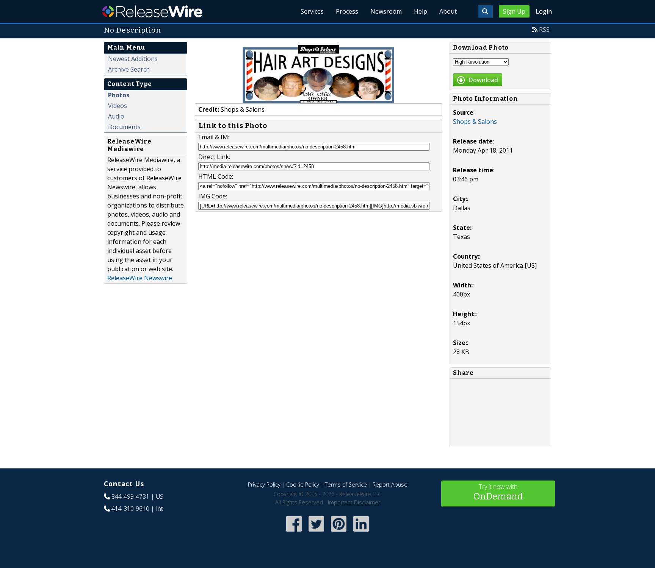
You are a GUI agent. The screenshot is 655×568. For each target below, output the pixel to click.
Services (312, 11)
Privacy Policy (264, 484)
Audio (116, 116)
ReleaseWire (152, 11)
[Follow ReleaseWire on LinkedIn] (361, 532)
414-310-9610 (130, 508)
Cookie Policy (302, 484)
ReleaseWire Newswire (139, 278)
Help (420, 11)
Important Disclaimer (354, 502)
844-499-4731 (130, 496)
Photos (118, 95)
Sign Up (514, 11)
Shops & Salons (475, 121)
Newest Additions (133, 59)
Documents (124, 127)
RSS (544, 29)
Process (347, 11)
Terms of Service (346, 484)
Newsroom (386, 11)
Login (544, 11)
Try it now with (498, 492)
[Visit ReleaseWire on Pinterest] (338, 532)
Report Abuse (390, 484)
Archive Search (129, 69)
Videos (117, 105)
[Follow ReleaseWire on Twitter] (316, 532)
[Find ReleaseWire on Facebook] (294, 532)
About (448, 11)
